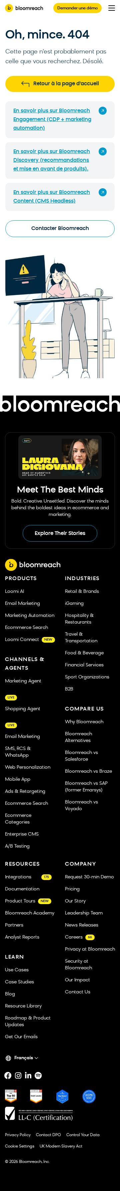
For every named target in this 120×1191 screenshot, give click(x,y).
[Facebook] (8, 1076)
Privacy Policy (18, 1135)
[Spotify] (38, 1076)
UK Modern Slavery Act (61, 1147)
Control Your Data (83, 1135)
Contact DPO (48, 1135)
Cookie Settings (19, 1147)
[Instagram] (18, 1076)
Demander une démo (77, 8)
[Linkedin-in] (28, 1076)
